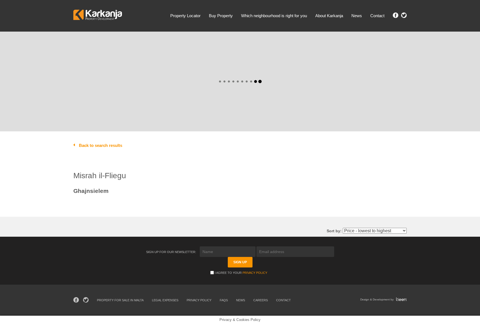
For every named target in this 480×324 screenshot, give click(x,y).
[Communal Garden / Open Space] (129, 100)
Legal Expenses (165, 300)
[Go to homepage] (97, 16)
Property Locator (185, 15)
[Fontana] (124, 51)
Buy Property (221, 15)
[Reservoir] (176, 51)
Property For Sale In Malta (120, 300)
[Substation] (176, 57)
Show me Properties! (327, 64)
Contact (377, 15)
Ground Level (342, 118)
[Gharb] (124, 62)
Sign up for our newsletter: (171, 252)
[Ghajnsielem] (124, 57)
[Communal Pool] (129, 105)
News (356, 15)
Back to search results (100, 145)
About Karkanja (329, 15)
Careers (260, 300)
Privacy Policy (254, 272)
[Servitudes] (176, 62)
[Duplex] (176, 46)
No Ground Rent (373, 118)
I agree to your (241, 272)
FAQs (224, 300)
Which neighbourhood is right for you (274, 15)
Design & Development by (377, 299)
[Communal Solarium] (129, 111)
